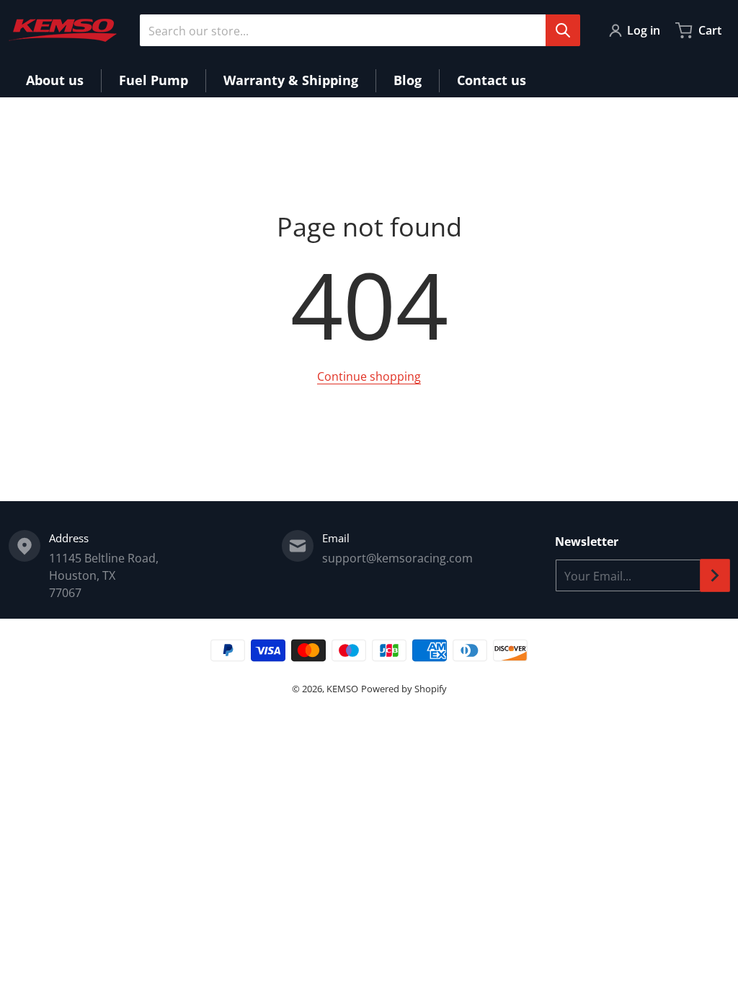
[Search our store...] (563, 30)
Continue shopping (369, 376)
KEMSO (342, 688)
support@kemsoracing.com (397, 558)
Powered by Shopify (404, 688)
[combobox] (359, 30)
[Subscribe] (715, 575)
